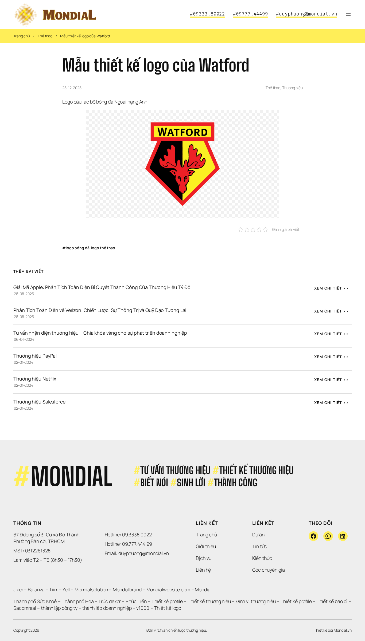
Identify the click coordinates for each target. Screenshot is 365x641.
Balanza (36, 589)
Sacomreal (24, 608)
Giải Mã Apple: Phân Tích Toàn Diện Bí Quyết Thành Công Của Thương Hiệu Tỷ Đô (101, 287)
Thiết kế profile (167, 601)
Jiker (18, 589)
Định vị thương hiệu (256, 601)
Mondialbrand (127, 589)
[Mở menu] (348, 14)
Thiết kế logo (167, 608)
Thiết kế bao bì (332, 601)
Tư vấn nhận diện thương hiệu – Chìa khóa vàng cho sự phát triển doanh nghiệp (100, 333)
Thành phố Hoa (78, 601)
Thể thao (45, 35)
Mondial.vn (343, 630)
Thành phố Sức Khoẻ (35, 601)
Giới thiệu (206, 546)
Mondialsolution (91, 589)
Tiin (53, 589)
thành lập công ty (59, 608)
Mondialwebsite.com (168, 589)
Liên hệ (203, 570)
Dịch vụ (203, 558)
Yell (66, 589)
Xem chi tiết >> (331, 288)
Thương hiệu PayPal (35, 356)
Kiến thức (262, 558)
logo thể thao (103, 247)
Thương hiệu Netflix (34, 378)
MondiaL (204, 589)
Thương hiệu (292, 87)
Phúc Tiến (137, 601)
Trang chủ (21, 35)
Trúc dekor (109, 601)
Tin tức (259, 546)
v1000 (142, 608)
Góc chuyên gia (268, 570)
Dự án (258, 534)
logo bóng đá (78, 247)
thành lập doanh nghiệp (107, 608)
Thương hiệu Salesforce (39, 401)
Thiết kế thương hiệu (209, 601)
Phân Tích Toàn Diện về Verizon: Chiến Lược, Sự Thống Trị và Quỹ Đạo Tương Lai (99, 310)
